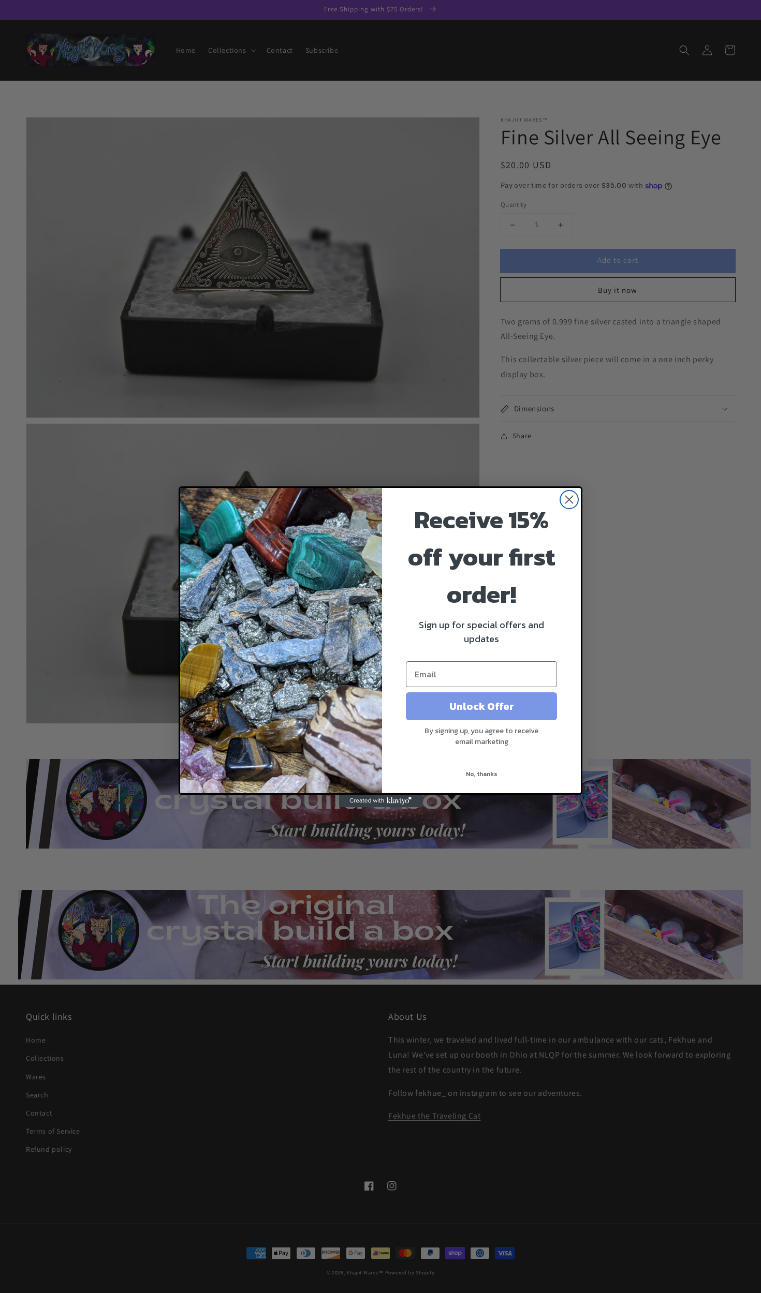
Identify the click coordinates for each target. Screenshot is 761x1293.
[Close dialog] (569, 500)
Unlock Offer (481, 706)
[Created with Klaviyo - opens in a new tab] (380, 801)
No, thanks (481, 774)
